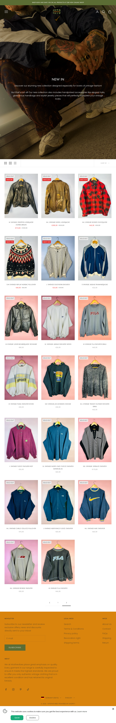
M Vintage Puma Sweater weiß (21, 404)
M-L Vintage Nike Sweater (95, 528)
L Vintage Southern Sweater (58, 284)
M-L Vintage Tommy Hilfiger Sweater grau (94, 405)
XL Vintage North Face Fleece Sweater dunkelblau (58, 467)
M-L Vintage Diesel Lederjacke (58, 222)
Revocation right (72, 638)
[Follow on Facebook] (6, 689)
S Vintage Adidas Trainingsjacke (95, 284)
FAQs (105, 633)
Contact (106, 628)
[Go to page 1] (49, 602)
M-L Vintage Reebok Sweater (21, 588)
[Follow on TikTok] (28, 689)
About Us (106, 624)
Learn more (82, 711)
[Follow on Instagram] (13, 689)
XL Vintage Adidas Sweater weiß (58, 344)
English (68, 698)
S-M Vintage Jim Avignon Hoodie (58, 404)
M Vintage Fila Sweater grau (94, 344)
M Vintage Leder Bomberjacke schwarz (21, 344)
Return (105, 642)
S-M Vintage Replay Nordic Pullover (21, 284)
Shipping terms (71, 642)
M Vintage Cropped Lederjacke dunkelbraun (21, 223)
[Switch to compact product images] (15, 163)
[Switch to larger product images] (5, 163)
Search (67, 624)
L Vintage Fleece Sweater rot (21, 466)
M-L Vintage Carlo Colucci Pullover (21, 528)
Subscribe (15, 647)
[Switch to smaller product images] (10, 163)
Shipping (106, 638)
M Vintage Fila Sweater (58, 588)
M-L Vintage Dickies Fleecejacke (94, 222)
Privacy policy (71, 633)
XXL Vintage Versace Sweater (95, 466)
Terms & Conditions (74, 628)
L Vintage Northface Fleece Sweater (58, 528)
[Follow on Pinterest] (20, 689)
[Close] (113, 708)
